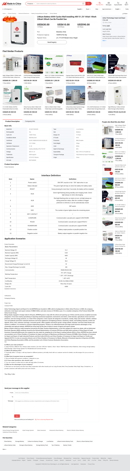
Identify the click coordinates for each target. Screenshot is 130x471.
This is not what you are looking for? (24, 419)
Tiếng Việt (105, 460)
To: (12, 397)
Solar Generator (41, 430)
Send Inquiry (51, 42)
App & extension (106, 9)
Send (17, 416)
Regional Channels (85, 458)
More (104, 40)
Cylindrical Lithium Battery (10, 432)
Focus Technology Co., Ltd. (53, 464)
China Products (30, 458)
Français (42, 460)
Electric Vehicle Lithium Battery (75, 430)
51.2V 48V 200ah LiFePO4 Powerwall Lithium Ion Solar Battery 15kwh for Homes (120, 205)
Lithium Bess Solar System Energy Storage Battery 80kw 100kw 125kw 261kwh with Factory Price (120, 245)
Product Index (95, 458)
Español (29, 460)
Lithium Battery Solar (10, 445)
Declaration (83, 464)
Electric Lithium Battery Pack (85, 441)
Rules (127, 9)
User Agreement (75, 464)
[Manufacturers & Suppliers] (11, 3)
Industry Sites (76, 458)
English (23, 460)
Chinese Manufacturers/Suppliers (44, 458)
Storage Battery (19, 441)
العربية (74, 460)
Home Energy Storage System (11, 430)
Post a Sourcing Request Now (44, 419)
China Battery (8, 441)
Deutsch (62, 460)
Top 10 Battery (56, 445)
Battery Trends (67, 445)
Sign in (126, 4)
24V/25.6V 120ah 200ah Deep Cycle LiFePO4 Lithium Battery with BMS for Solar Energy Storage (120, 179)
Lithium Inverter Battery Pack (65, 441)
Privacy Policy (91, 464)
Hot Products (21, 458)
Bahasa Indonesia (114, 460)
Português (35, 460)
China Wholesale (58, 458)
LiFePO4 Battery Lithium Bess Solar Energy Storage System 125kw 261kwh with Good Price (120, 139)
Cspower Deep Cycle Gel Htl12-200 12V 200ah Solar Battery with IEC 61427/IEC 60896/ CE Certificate (120, 166)
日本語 (84, 460)
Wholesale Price (67, 458)
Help (96, 9)
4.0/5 (108, 25)
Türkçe (99, 460)
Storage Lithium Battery (25, 445)
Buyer (87, 9)
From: (11, 392)
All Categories (8, 9)
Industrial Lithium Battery (56, 430)
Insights (110, 458)
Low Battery (50, 441)
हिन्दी (89, 460)
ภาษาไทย (94, 460)
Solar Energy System (28, 430)
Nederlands (68, 460)
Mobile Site (103, 458)
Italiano (56, 460)
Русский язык (49, 460)
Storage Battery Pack (42, 445)
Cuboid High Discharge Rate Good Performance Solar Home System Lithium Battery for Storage (120, 192)
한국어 (79, 460)
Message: (10, 401)
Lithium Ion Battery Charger (35, 441)
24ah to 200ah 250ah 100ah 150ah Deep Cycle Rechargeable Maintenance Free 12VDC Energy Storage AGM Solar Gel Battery (120, 232)
